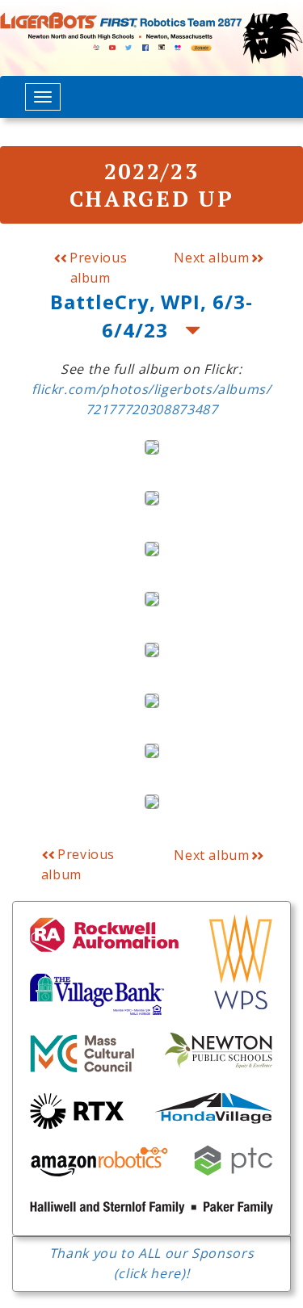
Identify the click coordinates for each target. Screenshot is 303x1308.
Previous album (97, 268)
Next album (211, 257)
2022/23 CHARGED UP (151, 185)
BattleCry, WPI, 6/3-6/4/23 (151, 315)
